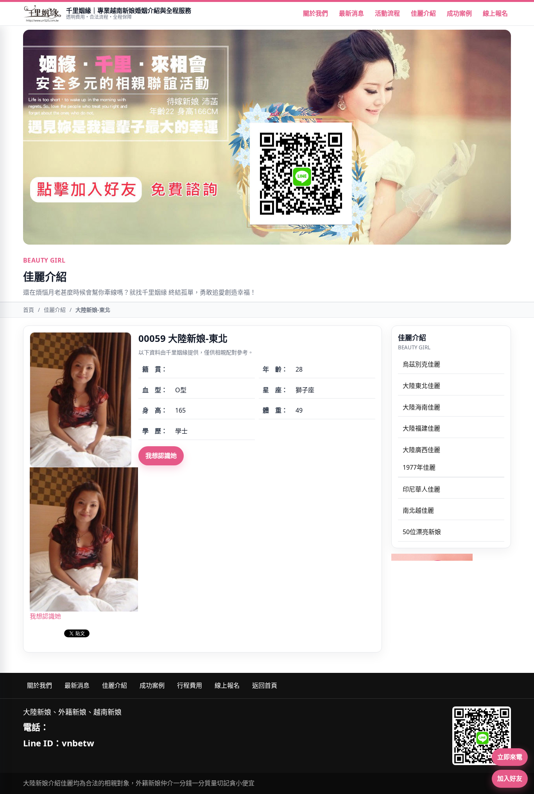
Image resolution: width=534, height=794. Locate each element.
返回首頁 (264, 685)
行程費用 (189, 685)
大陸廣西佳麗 (421, 449)
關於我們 (315, 13)
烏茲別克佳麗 (421, 364)
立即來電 (509, 757)
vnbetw (78, 743)
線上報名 (495, 13)
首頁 (28, 309)
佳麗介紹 (423, 13)
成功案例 (459, 13)
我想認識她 (161, 455)
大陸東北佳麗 (421, 385)
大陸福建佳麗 (421, 428)
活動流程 (387, 13)
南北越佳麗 (418, 510)
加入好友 (509, 778)
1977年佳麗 (419, 467)
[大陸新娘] (42, 13)
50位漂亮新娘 (422, 532)
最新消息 (351, 13)
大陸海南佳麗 (421, 407)
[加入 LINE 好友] (481, 735)
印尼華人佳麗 (421, 489)
